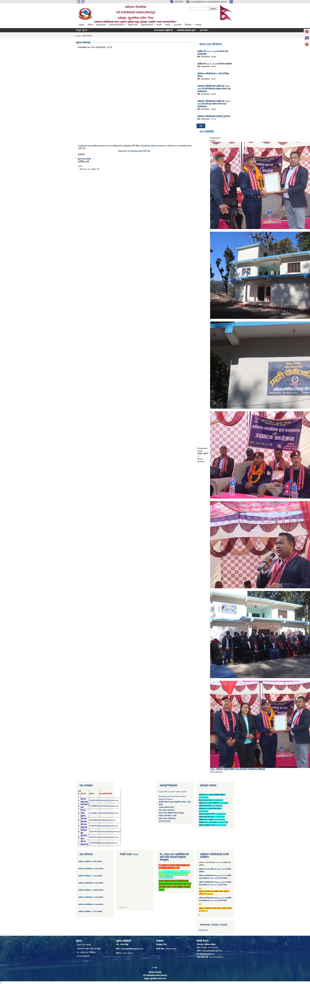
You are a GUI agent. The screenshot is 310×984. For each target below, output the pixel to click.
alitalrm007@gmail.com (109, 837)
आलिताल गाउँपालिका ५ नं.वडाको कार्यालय (90, 890)
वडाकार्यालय (101, 25)
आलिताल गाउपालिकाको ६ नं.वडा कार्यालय (90, 897)
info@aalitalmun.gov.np (212, 951)
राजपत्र (198, 25)
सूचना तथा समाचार (84, 159)
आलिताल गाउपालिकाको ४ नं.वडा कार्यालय (91, 883)
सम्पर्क (167, 25)
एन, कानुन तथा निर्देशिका (86, 952)
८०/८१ (80, 166)
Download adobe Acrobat (153, 146)
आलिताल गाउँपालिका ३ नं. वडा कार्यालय (90, 876)
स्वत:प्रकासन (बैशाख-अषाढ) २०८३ (204, 30)
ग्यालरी (159, 25)
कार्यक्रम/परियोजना (116, 25)
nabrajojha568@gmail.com (132, 949)
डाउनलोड (177, 25)
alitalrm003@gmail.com (109, 813)
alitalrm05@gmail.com (108, 826)
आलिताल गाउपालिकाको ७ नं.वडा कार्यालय (90, 904)
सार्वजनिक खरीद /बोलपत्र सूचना (89, 949)
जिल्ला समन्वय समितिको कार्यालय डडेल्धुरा (171, 813)
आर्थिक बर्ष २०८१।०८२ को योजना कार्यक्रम (214, 64)
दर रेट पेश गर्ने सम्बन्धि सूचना (177, 30)
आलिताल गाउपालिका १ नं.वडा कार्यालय (90, 861)
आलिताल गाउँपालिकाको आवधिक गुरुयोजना (213, 116)
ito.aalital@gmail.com (205, 954)
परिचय (90, 25)
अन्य (201, 126)
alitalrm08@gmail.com (108, 843)
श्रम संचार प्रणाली (164, 821)
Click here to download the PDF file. (134, 151)
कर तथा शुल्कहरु (83, 956)
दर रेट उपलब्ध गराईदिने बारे (131, 30)
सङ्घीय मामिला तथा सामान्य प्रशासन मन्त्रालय (173, 792)
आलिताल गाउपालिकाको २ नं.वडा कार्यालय (91, 869)
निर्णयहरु (188, 25)
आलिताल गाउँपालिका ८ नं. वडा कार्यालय (90, 911)
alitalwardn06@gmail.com (110, 831)
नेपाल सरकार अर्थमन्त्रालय (167, 810)
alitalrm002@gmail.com (109, 806)
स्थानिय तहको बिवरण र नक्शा (167, 816)
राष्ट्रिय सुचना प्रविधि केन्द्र (167, 818)
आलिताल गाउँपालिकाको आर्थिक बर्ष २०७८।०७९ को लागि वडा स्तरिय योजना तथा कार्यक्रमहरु (214, 104)
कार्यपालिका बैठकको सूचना (154, 30)
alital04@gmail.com (107, 820)
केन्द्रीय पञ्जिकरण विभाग (166, 807)
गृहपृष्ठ (81, 25)
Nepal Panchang (123, 907)
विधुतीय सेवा (132, 25)
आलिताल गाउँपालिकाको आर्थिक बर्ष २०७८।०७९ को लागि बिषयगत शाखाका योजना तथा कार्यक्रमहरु (214, 89)
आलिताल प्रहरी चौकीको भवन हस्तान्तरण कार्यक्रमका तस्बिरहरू (240, 769)
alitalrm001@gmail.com (109, 800)
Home (78, 36)
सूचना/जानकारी (147, 25)
